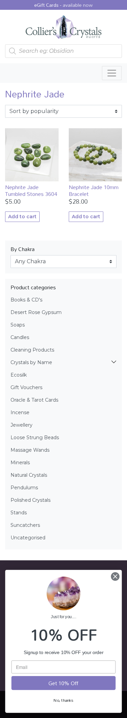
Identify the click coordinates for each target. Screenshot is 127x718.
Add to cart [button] (22, 217)
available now (78, 4)
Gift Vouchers (26, 387)
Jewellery (21, 425)
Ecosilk (18, 375)
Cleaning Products (32, 350)
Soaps (17, 325)
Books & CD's (26, 300)
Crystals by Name (31, 362)
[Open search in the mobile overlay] (63, 51)
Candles (19, 337)
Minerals (20, 462)
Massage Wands (29, 450)
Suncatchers (25, 525)
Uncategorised (27, 538)
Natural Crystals (28, 475)
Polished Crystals (30, 500)
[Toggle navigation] (112, 73)
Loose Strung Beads (34, 437)
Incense (19, 412)
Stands (18, 513)
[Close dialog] (115, 576)
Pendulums (24, 488)
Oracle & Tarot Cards (34, 400)
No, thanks (63, 700)
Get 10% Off (63, 683)
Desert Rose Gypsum (36, 312)
